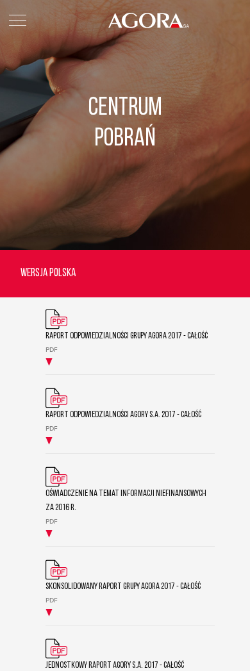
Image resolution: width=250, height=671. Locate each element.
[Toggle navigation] (17, 20)
